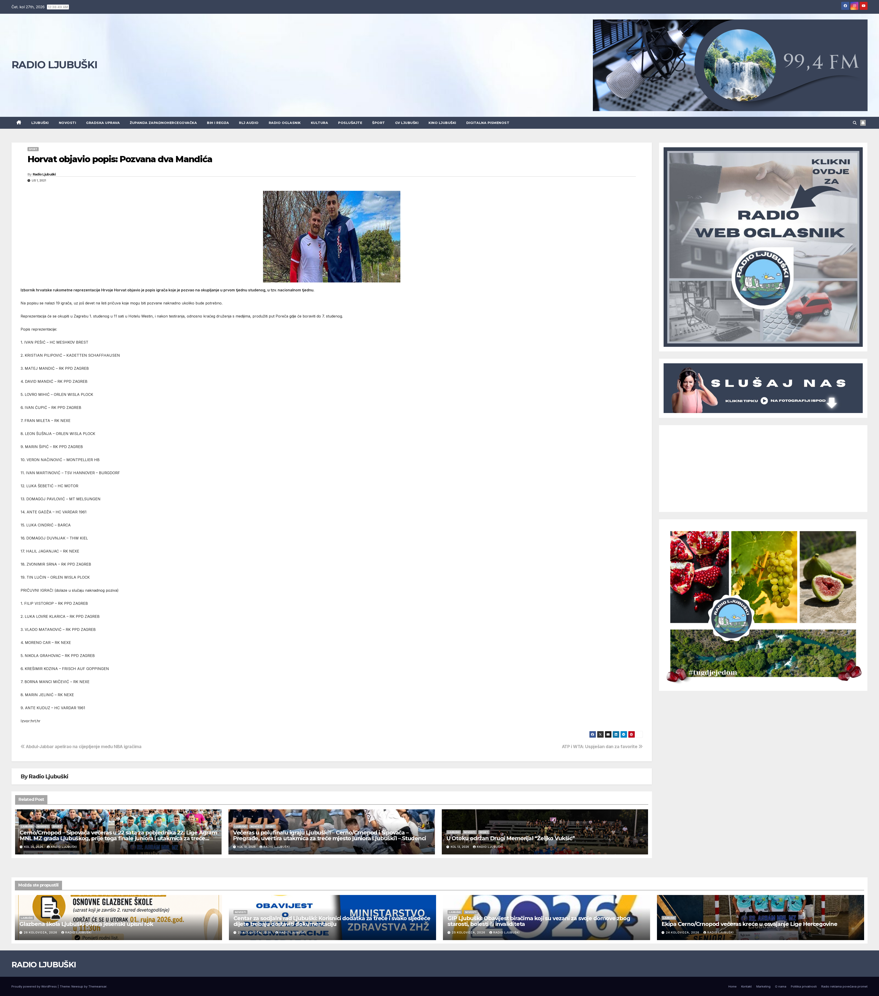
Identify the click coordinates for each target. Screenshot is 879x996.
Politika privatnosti (804, 986)
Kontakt (746, 986)
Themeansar (97, 986)
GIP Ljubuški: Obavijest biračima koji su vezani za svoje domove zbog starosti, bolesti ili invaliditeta (539, 921)
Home (732, 986)
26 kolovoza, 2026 (41, 932)
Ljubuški (40, 123)
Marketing (763, 986)
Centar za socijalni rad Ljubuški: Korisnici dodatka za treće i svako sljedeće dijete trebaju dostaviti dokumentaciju (331, 921)
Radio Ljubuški (44, 174)
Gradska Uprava (103, 123)
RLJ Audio (249, 123)
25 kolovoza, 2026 (255, 932)
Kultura (319, 123)
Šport (378, 123)
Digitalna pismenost (488, 123)
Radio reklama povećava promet (844, 986)
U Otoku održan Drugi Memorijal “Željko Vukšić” (510, 838)
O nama (780, 986)
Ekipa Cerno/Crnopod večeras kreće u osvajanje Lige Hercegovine (749, 924)
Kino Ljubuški (442, 123)
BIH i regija (218, 123)
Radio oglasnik (285, 123)
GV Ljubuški (407, 123)
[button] (855, 122)
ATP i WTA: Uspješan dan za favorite (600, 746)
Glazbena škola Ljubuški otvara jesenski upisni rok (86, 924)
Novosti (67, 123)
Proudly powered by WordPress (34, 986)
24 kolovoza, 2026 (683, 932)
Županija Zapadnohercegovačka (163, 123)
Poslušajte (350, 123)
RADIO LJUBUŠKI (54, 64)
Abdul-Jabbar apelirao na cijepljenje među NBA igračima (83, 746)
